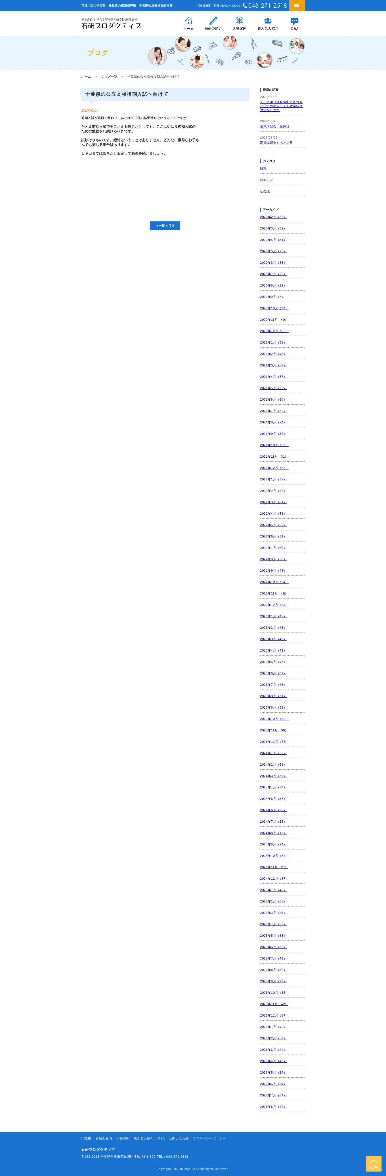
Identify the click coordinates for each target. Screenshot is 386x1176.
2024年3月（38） (273, 776)
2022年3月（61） (273, 502)
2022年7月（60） (273, 548)
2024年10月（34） (274, 856)
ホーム (86, 76)
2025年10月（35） (274, 992)
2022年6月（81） (273, 536)
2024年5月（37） (273, 798)
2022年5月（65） (273, 525)
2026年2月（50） (273, 1038)
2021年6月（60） (273, 399)
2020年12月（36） (274, 331)
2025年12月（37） (274, 1015)
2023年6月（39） (273, 673)
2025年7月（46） (273, 958)
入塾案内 (123, 1138)
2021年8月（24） (273, 422)
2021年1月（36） (273, 342)
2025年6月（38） (273, 947)
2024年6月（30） (273, 810)
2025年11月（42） (274, 1004)
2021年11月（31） (274, 456)
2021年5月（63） (273, 388)
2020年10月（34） (274, 308)
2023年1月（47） (273, 616)
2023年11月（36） (274, 730)
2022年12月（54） (274, 605)
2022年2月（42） (273, 490)
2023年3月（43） (273, 639)
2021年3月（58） (273, 365)
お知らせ (266, 180)
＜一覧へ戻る (165, 225)
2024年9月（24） (273, 844)
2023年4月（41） (273, 650)
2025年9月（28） (273, 981)
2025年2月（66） (273, 901)
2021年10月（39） (274, 445)
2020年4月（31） (273, 240)
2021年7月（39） (273, 411)
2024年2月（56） (273, 764)
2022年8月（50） (273, 559)
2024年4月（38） (273, 787)
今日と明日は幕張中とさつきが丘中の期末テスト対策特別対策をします (281, 106)
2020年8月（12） (273, 285)
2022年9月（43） (273, 570)
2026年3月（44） (273, 1049)
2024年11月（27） (274, 867)
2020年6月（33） (273, 262)
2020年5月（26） (273, 251)
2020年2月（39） (273, 217)
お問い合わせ (179, 1138)
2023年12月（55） (274, 741)
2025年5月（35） (273, 935)
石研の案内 (104, 1138)
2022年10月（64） (274, 582)
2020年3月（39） (273, 228)
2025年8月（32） (273, 970)
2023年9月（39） (273, 707)
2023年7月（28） (273, 684)
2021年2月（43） (273, 354)
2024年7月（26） (273, 821)
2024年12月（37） (274, 878)
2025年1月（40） (273, 890)
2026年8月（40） (273, 1106)
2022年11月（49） (274, 593)
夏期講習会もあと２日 (276, 142)
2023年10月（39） (274, 719)
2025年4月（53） (273, 924)
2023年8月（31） (273, 696)
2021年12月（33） (274, 468)
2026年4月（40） (273, 1061)
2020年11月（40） (274, 319)
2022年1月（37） (273, 479)
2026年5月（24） (273, 1072)
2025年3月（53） (273, 913)
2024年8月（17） (273, 833)
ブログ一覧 (109, 76)
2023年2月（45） (273, 627)
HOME (86, 1138)
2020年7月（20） (273, 274)
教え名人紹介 (143, 1138)
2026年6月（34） (273, 1084)
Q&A (161, 1138)
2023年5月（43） (273, 662)
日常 (263, 168)
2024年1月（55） (273, 753)
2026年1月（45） (273, 1027)
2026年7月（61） (273, 1095)
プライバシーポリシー (209, 1138)
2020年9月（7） (272, 297)
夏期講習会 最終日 (275, 126)
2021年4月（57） (273, 376)
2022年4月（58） (273, 513)
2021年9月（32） (273, 433)
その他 (265, 191)
